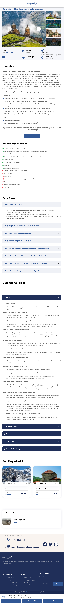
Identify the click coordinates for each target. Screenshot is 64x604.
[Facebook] (45, 544)
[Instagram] (56, 544)
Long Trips (57, 55)
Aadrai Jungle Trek (18, 520)
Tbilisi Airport (49, 59)
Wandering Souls (31, 592)
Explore (23, 493)
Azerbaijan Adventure (45, 489)
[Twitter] (50, 544)
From (4, 53)
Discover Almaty (12, 489)
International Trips (47, 55)
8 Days (28, 52)
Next (38, 29)
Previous (10, 29)
